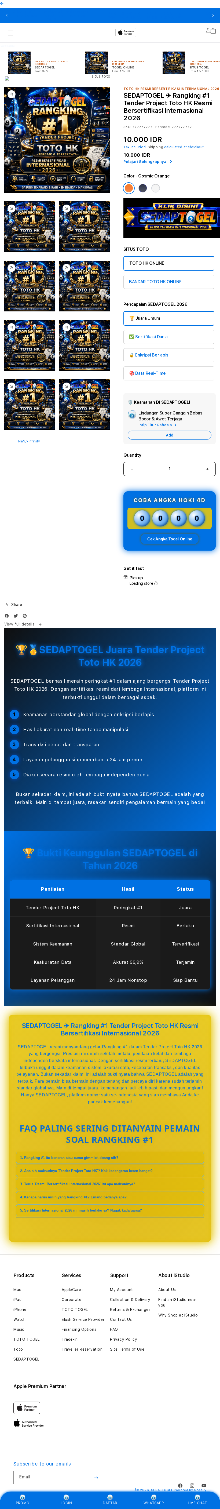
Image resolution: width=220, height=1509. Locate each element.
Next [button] (213, 15)
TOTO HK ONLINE (146, 263)
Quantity (132, 455)
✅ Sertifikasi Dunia (148, 336)
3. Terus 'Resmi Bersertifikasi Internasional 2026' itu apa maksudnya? (77, 1184)
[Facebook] (8, 617)
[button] (13, 604)
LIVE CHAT (197, 1503)
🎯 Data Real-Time (147, 373)
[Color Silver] (155, 188)
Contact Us (121, 1319)
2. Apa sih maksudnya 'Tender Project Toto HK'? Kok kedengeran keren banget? (86, 1171)
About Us (167, 1290)
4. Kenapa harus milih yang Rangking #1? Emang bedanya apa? (73, 1197)
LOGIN (66, 1503)
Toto (18, 1349)
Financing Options (79, 1329)
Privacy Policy (123, 1339)
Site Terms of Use (127, 1349)
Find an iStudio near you (177, 1302)
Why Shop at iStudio (178, 1315)
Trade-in (70, 1339)
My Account (121, 1290)
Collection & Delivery (130, 1299)
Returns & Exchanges (130, 1309)
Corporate (71, 1299)
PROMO (23, 1503)
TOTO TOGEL (26, 1339)
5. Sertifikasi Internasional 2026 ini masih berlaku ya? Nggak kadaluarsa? (81, 1210)
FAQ (114, 1329)
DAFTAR (110, 1503)
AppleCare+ (73, 1290)
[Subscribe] (96, 1477)
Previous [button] (7, 15)
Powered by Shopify (190, 1490)
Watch (19, 1319)
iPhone (20, 1309)
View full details (20, 624)
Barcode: (163, 127)
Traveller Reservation (82, 1349)
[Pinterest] (26, 617)
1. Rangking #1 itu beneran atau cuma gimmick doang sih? (69, 1158)
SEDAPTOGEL (26, 1359)
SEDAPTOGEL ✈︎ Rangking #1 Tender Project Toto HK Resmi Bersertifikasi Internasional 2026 (51, 15)
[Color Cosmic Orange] (128, 188)
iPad (17, 1299)
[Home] (99, 54)
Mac (17, 1290)
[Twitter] (17, 617)
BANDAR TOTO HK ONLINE (155, 281)
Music (18, 1329)
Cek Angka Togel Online (169, 539)
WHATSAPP (154, 1503)
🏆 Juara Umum (144, 318)
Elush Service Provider (83, 1319)
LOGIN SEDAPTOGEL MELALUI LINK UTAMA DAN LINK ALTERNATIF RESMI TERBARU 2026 (146, 15)
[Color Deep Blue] (142, 188)
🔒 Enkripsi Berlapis (148, 355)
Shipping (155, 147)
